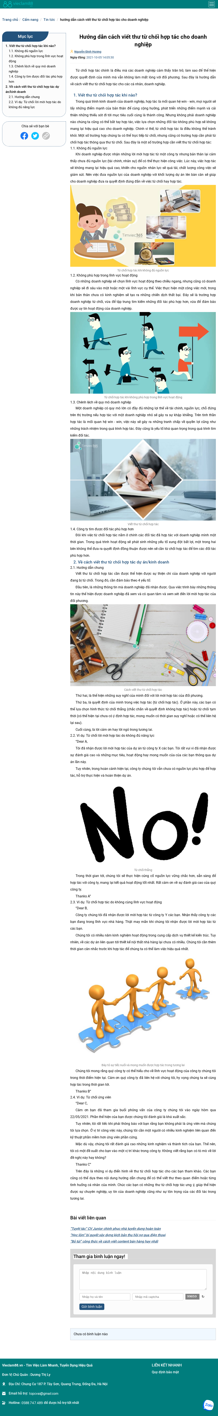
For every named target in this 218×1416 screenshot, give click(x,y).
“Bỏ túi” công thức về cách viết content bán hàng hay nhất (114, 1241)
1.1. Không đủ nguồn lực (26, 51)
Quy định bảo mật (165, 1372)
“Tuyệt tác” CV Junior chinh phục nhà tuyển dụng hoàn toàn (115, 1229)
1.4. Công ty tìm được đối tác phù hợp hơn (35, 79)
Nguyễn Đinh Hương (87, 51)
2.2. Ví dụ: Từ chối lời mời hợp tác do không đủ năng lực (35, 104)
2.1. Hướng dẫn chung (24, 97)
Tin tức (49, 19)
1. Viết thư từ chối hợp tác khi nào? (31, 46)
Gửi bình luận (92, 1306)
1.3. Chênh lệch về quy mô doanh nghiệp (32, 68)
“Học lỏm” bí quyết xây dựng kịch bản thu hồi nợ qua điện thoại (117, 1235)
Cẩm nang (30, 19)
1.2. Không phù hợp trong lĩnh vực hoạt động (36, 58)
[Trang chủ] (18, 4)
